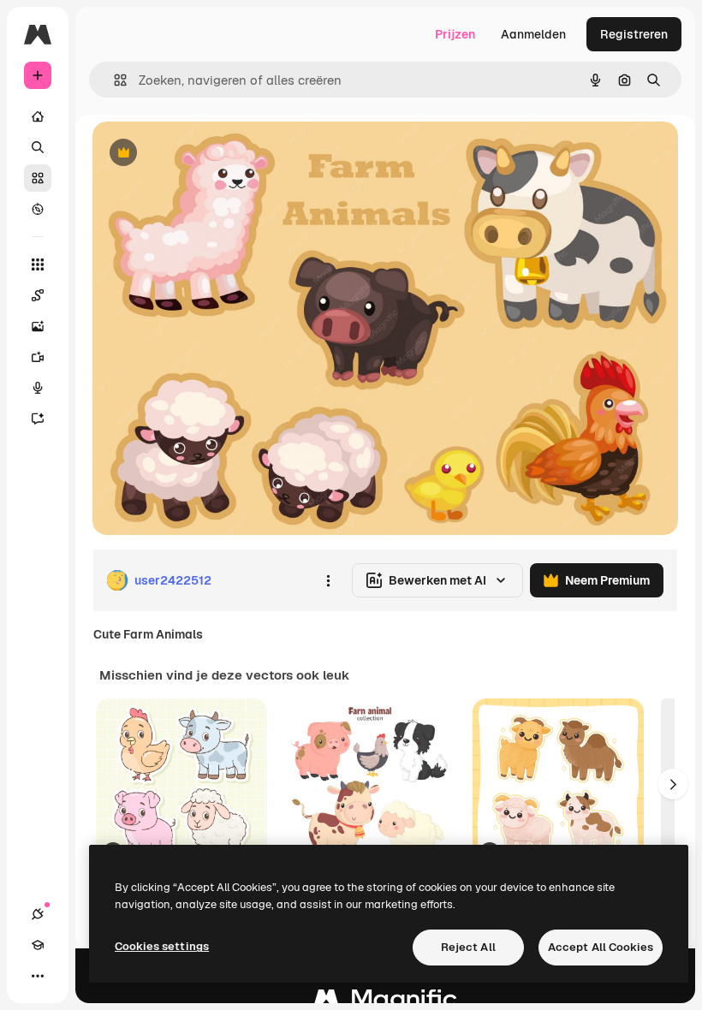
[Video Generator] (37, 357)
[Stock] (37, 178)
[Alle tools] (37, 264)
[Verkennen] (37, 209)
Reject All (468, 947)
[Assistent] (37, 418)
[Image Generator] (37, 326)
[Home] (37, 116)
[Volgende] (672, 784)
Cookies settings (162, 946)
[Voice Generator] (37, 387)
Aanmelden (533, 34)
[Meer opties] (328, 580)
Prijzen (455, 34)
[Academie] (37, 945)
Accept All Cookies (600, 947)
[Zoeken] (37, 147)
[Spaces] (37, 295)
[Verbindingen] (37, 914)
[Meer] (37, 975)
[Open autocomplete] (113, 80)
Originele (205, 154)
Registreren (634, 34)
